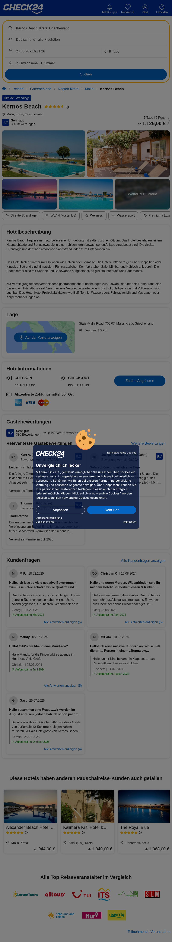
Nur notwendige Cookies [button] (121, 452)
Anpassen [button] (60, 510)
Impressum (129, 521)
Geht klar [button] (112, 510)
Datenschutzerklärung (49, 517)
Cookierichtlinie (45, 521)
